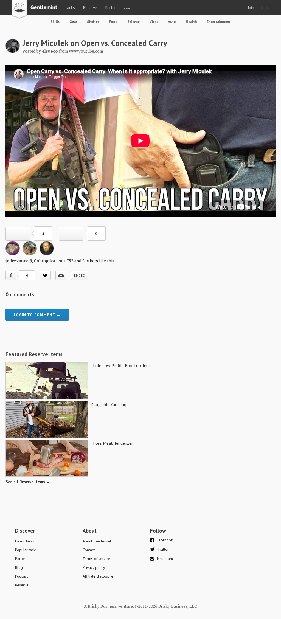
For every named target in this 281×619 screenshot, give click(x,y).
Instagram (165, 559)
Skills (55, 21)
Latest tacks (24, 541)
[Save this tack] (71, 234)
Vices (154, 21)
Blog (19, 567)
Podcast (21, 576)
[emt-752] (47, 254)
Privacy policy (94, 567)
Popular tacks (26, 549)
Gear (73, 21)
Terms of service (96, 558)
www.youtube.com (86, 51)
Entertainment (219, 21)
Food (113, 21)
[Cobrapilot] (30, 254)
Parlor (110, 7)
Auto (172, 21)
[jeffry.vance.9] (12, 254)
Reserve (90, 7)
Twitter (163, 549)
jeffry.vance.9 (18, 260)
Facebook (165, 540)
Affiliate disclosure (98, 576)
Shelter (93, 21)
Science (133, 21)
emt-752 (65, 260)
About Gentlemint (97, 541)
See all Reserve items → (27, 481)
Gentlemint (35, 10)
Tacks (70, 7)
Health (191, 21)
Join (251, 7)
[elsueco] (12, 51)
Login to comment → (37, 314)
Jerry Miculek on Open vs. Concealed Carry (95, 43)
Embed (79, 275)
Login (265, 7)
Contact (89, 549)
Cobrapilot (44, 260)
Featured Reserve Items (34, 354)
